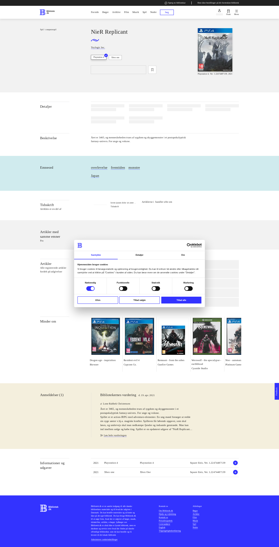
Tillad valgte (139, 300)
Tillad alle (181, 300)
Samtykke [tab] (96, 255)
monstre (134, 167)
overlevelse (99, 167)
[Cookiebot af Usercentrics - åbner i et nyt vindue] (189, 245)
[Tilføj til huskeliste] (152, 70)
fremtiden (118, 167)
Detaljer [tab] (140, 255)
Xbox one (115, 57)
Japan (95, 176)
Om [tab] (183, 255)
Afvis (97, 300)
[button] (165, 463)
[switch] (123, 288)
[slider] (215, 52)
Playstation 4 (98, 57)
